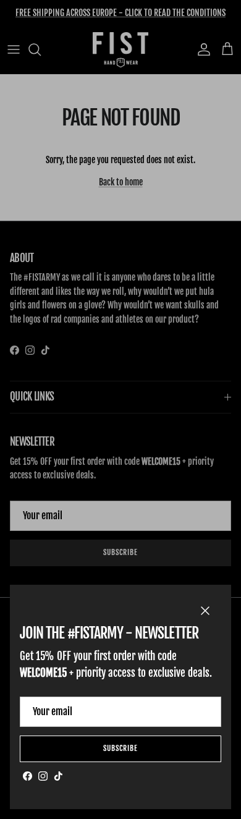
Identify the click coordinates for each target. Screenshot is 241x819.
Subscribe (120, 748)
